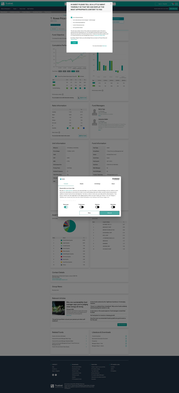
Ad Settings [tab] (97, 183)
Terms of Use (74, 39)
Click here (104, 45)
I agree (74, 42)
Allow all (109, 212)
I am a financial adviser (78, 17)
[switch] (82, 207)
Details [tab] (81, 183)
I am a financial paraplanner (79, 22)
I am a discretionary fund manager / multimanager (84, 20)
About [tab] (113, 183)
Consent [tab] (66, 183)
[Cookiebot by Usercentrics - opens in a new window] (113, 179)
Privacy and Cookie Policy (99, 35)
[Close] (111, 4)
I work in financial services (78, 25)
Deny (89, 212)
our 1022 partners (68, 190)
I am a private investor (78, 27)
